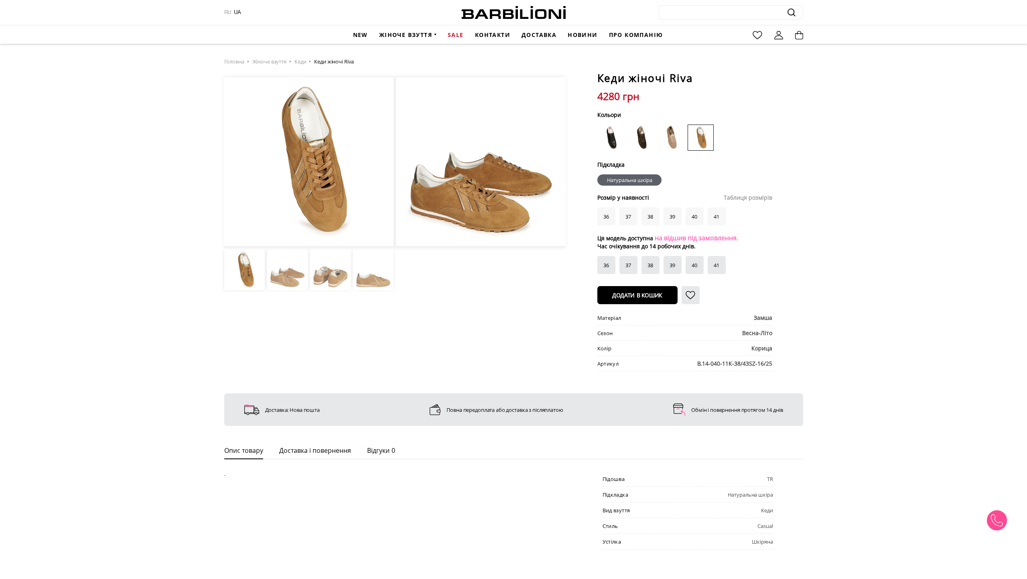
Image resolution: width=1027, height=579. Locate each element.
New (360, 35)
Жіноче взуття (405, 35)
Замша (763, 317)
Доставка (539, 35)
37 (628, 265)
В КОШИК (637, 295)
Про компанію (636, 35)
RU (227, 12)
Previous (235, 162)
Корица (761, 348)
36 (606, 265)
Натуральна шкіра (629, 180)
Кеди (300, 61)
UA (237, 12)
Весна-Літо (757, 333)
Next (554, 162)
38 (650, 265)
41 (716, 265)
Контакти (492, 35)
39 (672, 265)
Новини (582, 35)
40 (694, 265)
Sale (456, 35)
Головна (234, 61)
